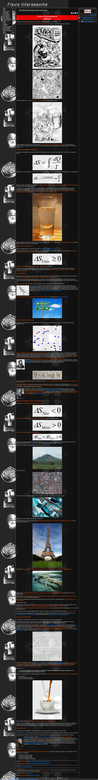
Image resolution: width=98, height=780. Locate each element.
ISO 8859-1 (19, 630)
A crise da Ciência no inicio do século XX (40, 761)
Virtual (4, 23)
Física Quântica (6, 14)
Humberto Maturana (43, 737)
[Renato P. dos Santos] (88, 21)
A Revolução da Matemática (51, 390)
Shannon (38, 662)
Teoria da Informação (52, 624)
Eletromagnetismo (7, 18)
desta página (28, 773)
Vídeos (24, 10)
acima (24, 732)
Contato (45, 10)
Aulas (41, 10)
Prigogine (33, 614)
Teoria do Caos (39, 393)
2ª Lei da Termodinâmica (47, 248)
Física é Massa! (6, 11)
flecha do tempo (63, 296)
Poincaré (60, 390)
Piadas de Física (6, 29)
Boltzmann (28, 360)
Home (20, 10)
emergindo (32, 744)
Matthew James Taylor (33, 779)
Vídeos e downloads (7, 30)
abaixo (20, 147)
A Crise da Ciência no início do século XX (50, 290)
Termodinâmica (6, 16)
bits (74, 624)
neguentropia (46, 441)
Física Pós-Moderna (7, 19)
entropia (19, 23)
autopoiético (27, 738)
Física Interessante (35, 775)
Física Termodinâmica (25, 766)
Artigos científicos (34, 10)
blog (4, 10)
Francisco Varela (54, 737)
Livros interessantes (7, 26)
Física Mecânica (6, 15)
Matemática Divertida (5, 25)
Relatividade (5, 12)
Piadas (28, 10)
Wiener (23, 668)
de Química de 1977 (24, 614)
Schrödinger (32, 443)
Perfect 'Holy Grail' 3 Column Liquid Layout (18, 779)
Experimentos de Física (6, 21)
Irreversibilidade (34, 285)
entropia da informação (58, 662)
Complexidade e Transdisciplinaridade (59, 614)
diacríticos (44, 630)
